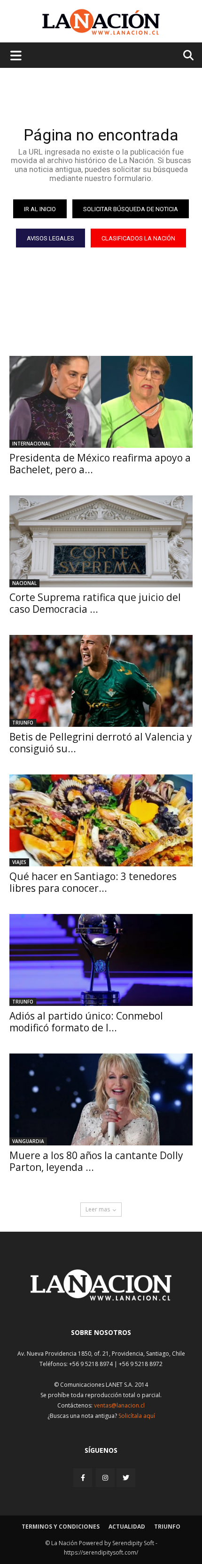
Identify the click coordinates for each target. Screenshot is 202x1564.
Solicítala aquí (136, 1416)
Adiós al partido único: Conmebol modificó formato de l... (86, 1021)
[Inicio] (101, 1297)
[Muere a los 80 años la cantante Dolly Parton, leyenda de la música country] (101, 1099)
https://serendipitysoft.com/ (101, 1552)
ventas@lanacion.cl (119, 1405)
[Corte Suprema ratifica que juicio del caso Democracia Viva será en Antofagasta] (101, 541)
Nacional (24, 583)
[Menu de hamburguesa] (16, 55)
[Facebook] (83, 1477)
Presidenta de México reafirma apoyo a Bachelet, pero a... (100, 463)
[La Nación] (101, 22)
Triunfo (22, 722)
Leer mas (97, 1209)
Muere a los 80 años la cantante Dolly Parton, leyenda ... (96, 1161)
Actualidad (127, 1527)
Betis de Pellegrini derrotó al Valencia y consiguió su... (100, 742)
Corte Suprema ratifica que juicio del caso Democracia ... (95, 603)
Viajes (19, 862)
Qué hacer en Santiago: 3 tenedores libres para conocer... (93, 882)
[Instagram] (105, 1477)
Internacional (31, 443)
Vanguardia (28, 1141)
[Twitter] (126, 1477)
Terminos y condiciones (61, 1527)
